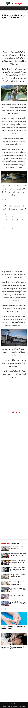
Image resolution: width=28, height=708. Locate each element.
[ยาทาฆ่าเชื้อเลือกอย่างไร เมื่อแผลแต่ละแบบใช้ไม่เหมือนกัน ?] (14, 618)
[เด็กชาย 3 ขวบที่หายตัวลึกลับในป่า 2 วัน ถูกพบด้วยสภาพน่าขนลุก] (5, 555)
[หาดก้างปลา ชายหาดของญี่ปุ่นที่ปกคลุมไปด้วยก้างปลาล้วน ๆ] (5, 576)
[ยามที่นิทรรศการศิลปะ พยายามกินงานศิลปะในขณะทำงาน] (5, 562)
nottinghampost (15, 412)
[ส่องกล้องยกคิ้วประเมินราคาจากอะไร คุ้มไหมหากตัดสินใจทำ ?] (14, 639)
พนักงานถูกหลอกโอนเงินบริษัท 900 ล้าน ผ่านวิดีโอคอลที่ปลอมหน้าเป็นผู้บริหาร (17, 569)
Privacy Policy (14, 703)
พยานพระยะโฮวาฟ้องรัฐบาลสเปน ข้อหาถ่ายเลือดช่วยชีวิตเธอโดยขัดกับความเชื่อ (17, 583)
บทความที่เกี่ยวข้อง (5, 543)
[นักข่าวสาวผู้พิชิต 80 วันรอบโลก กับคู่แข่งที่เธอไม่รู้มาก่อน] (5, 548)
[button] (26, 8)
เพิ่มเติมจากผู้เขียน (15, 543)
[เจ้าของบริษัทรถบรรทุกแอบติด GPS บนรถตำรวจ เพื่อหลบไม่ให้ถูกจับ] (5, 589)
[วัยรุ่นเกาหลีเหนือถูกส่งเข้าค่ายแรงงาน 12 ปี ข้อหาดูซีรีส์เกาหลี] (5, 603)
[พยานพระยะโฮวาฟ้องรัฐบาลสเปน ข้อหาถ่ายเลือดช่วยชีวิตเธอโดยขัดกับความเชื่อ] (5, 583)
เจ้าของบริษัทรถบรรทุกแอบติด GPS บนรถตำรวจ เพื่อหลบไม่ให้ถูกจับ (17, 590)
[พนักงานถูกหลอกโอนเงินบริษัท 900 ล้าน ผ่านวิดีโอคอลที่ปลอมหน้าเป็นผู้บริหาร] (5, 569)
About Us (8, 703)
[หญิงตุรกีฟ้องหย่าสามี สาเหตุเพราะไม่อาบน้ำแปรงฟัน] (5, 596)
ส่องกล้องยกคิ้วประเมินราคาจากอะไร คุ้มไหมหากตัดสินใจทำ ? (12, 648)
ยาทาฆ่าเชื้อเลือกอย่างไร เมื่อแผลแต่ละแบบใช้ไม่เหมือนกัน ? (13, 627)
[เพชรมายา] (14, 3)
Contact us (20, 703)
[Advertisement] (14, 36)
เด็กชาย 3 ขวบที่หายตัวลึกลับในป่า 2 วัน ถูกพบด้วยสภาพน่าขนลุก (17, 555)
